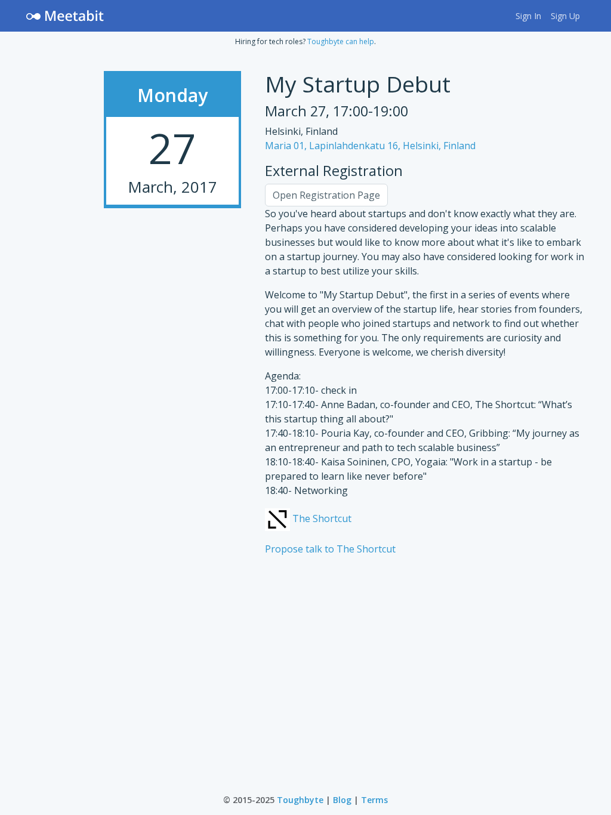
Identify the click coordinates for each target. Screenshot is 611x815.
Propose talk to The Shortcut (330, 548)
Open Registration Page (326, 195)
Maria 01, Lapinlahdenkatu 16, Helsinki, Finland (370, 145)
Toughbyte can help (340, 41)
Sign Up (565, 15)
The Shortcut (320, 518)
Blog (342, 799)
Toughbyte (300, 799)
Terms (374, 799)
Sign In (528, 15)
